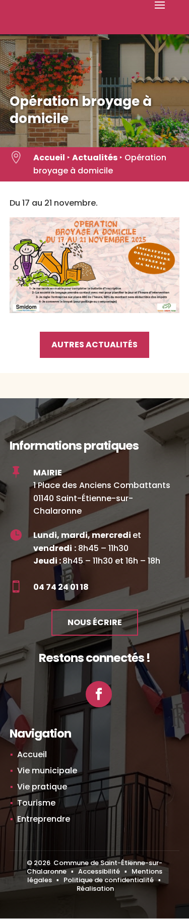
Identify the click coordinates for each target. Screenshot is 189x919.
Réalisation (95, 888)
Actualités (94, 157)
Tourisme (36, 803)
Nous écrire (95, 622)
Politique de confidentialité (109, 880)
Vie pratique (42, 786)
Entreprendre (43, 819)
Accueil (49, 157)
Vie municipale (47, 770)
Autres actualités (94, 344)
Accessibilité (99, 871)
